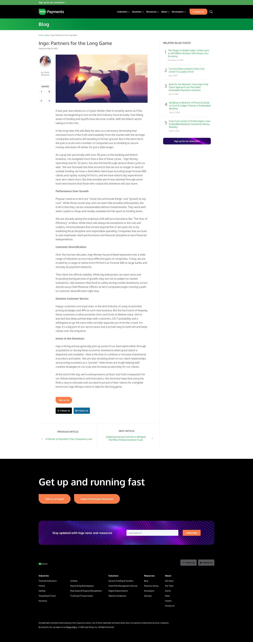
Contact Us (170, 606)
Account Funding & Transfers (120, 581)
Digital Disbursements (118, 591)
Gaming (42, 591)
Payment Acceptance (117, 596)
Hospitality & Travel (47, 596)
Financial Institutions (48, 581)
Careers (168, 601)
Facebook (41, 91)
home (41, 35)
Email (49, 100)
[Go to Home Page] (43, 564)
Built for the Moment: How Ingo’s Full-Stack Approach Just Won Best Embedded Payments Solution (189, 87)
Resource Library (151, 586)
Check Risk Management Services (122, 586)
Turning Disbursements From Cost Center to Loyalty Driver (187, 70)
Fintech (42, 586)
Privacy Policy (71, 627)
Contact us (198, 11)
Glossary (148, 596)
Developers (149, 591)
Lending (73, 581)
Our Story (169, 581)
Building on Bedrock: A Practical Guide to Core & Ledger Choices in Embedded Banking (190, 105)
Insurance (43, 601)
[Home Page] (51, 12)
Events (168, 591)
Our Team (169, 586)
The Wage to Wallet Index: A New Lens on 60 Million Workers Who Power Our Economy (188, 53)
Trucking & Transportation (81, 596)
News (167, 596)
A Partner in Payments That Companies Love (68, 439)
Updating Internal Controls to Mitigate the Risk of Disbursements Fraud (126, 438)
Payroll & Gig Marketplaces (82, 586)
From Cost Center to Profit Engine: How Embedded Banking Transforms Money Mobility (189, 124)
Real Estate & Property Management (86, 591)
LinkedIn (41, 100)
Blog (47, 35)
